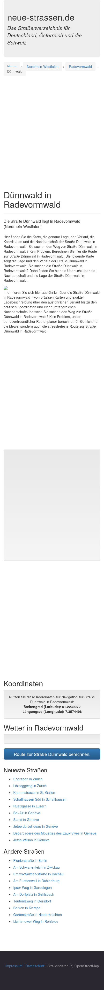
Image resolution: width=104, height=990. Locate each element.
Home (11, 66)
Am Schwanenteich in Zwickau (36, 867)
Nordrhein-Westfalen (43, 66)
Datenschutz (35, 965)
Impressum (13, 965)
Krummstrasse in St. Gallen (34, 792)
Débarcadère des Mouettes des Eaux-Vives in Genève (54, 833)
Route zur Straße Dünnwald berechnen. (52, 754)
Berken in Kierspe (26, 907)
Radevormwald (80, 66)
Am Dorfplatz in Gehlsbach (33, 894)
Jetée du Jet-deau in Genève (35, 826)
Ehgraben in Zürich (28, 778)
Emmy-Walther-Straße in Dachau (38, 874)
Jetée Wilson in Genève (31, 839)
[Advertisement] (52, 128)
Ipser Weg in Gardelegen (32, 887)
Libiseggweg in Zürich (30, 785)
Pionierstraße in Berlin (30, 860)
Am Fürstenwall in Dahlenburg (36, 880)
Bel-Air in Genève (26, 812)
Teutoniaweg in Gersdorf (32, 901)
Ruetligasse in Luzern (29, 806)
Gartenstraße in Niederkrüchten (37, 914)
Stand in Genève (26, 819)
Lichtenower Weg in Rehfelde (35, 921)
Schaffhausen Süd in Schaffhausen (40, 799)
